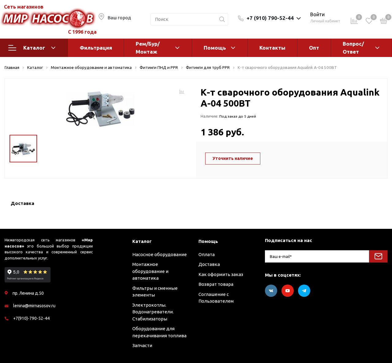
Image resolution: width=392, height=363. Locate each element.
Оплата (206, 254)
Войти (317, 14)
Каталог (34, 48)
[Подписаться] (378, 256)
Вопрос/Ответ (353, 48)
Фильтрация (96, 48)
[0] (383, 22)
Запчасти (142, 345)
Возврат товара (215, 284)
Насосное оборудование (159, 254)
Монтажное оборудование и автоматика (150, 271)
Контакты (272, 48)
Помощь (215, 48)
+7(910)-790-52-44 (31, 318)
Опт (314, 48)
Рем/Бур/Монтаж (148, 48)
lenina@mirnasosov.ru (34, 305)
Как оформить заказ (220, 274)
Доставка (209, 264)
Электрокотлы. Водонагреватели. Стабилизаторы (153, 311)
